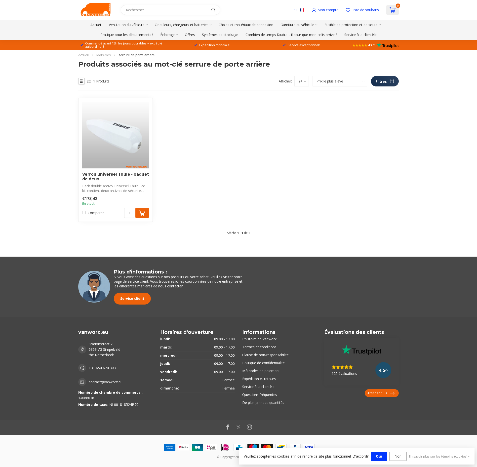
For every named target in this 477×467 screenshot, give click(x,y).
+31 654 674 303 (102, 367)
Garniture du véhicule (297, 24)
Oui (379, 456)
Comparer (96, 213)
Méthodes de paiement (261, 370)
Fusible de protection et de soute (351, 24)
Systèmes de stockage (220, 34)
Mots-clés (103, 55)
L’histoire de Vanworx (259, 339)
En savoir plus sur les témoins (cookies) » (439, 456)
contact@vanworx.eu (105, 382)
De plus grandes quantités (263, 402)
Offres (190, 34)
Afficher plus (377, 393)
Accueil (96, 24)
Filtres (382, 81)
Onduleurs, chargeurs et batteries (181, 24)
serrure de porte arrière (137, 55)
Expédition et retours (259, 378)
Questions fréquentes (259, 394)
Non (398, 456)
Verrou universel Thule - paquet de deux (115, 176)
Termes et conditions (259, 347)
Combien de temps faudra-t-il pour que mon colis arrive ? (291, 34)
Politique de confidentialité (263, 362)
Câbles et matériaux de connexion (246, 24)
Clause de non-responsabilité (265, 354)
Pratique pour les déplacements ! (126, 34)
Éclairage (167, 34)
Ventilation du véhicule (127, 24)
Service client (132, 298)
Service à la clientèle (360, 34)
